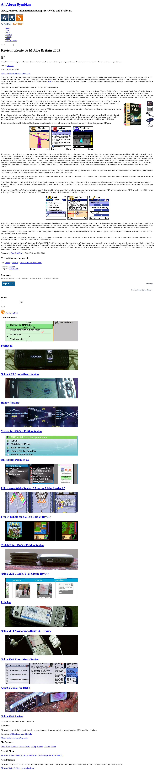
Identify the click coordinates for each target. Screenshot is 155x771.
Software (47, 747)
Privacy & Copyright (19, 738)
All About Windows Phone (10, 755)
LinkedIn (28, 734)
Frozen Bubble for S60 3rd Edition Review (25, 516)
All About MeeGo (55, 755)
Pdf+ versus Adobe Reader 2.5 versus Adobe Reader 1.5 (33, 488)
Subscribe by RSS (11, 313)
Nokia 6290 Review (12, 716)
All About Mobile (27, 755)
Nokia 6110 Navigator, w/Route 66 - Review (26, 630)
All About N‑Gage (41, 755)
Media (7, 39)
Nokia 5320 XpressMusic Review (20, 374)
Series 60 (12, 267)
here (49, 81)
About (3, 738)
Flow (7, 31)
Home (7, 28)
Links (9, 738)
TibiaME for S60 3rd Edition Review (22, 545)
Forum (53, 747)
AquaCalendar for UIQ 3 (15, 687)
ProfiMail (6, 345)
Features (8, 37)
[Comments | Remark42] (77, 287)
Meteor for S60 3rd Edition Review (21, 431)
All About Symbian (16, 4)
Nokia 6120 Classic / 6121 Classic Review (24, 573)
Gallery (33, 747)
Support (40, 747)
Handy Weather (10, 402)
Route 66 (10, 66)
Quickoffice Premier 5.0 (15, 459)
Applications (13, 269)
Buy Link (4, 73)
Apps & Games (11, 41)
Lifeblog (6, 602)
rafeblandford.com (16, 734)
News (7, 33)
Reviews (8, 35)
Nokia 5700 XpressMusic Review (20, 659)
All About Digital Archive (10, 768)
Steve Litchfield (16, 253)
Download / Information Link (19, 73)
